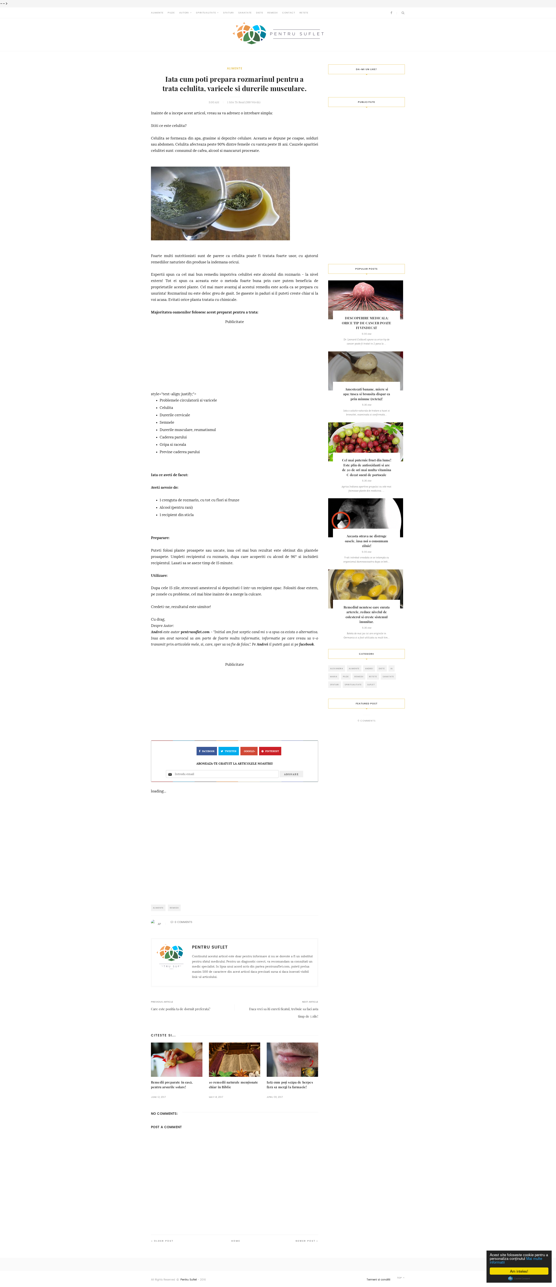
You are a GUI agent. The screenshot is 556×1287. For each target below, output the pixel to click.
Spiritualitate (206, 12)
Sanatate (245, 12)
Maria (333, 676)
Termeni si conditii (378, 1279)
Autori (184, 12)
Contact (288, 12)
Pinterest (272, 751)
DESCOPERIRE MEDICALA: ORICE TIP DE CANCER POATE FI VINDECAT (366, 323)
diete (382, 668)
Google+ (249, 751)
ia (392, 668)
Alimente (157, 12)
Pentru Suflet (188, 1279)
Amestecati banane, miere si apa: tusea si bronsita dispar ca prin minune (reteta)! (366, 394)
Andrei (156, 632)
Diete (259, 12)
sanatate (388, 676)
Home (235, 1241)
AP (159, 924)
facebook (306, 644)
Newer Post (306, 1241)
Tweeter (231, 751)
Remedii (272, 12)
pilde (346, 676)
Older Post (164, 1241)
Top (399, 1278)
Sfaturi (228, 12)
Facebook (208, 751)
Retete (304, 12)
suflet (371, 684)
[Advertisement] (234, 355)
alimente (234, 68)
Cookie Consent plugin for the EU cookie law (519, 1278)
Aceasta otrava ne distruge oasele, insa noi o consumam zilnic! (366, 541)
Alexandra (336, 668)
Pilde (171, 12)
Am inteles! (519, 1271)
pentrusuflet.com (195, 632)
